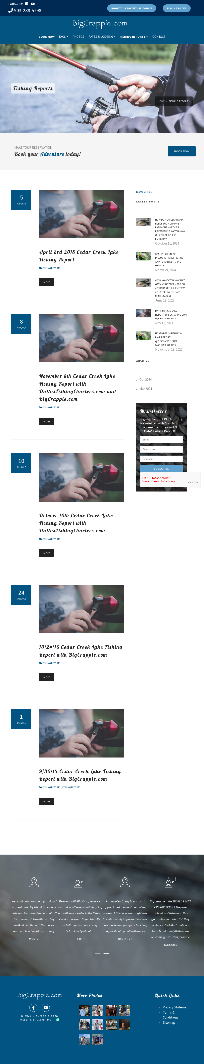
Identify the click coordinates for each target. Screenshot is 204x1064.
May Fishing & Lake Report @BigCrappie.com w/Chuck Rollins (171, 314)
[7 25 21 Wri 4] (97, 1010)
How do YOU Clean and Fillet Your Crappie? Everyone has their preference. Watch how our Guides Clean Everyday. (170, 229)
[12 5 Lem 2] (97, 1024)
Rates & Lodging (101, 37)
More (46, 282)
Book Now (47, 37)
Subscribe (145, 191)
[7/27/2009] (111, 1010)
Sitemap (169, 1022)
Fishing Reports (134, 37)
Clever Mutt (46, 1019)
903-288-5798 (27, 10)
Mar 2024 (145, 388)
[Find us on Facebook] (33, 1008)
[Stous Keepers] (111, 1024)
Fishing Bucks (176, 8)
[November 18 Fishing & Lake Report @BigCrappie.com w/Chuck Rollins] (143, 335)
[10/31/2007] (84, 1010)
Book (131, 8)
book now (181, 151)
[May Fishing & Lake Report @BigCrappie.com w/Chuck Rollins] (143, 313)
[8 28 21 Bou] (97, 1039)
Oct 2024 (145, 379)
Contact (159, 37)
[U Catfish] (124, 1024)
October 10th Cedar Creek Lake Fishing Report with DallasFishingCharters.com (76, 523)
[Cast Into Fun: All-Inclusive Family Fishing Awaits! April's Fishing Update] (143, 256)
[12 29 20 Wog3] (84, 1039)
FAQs (63, 37)
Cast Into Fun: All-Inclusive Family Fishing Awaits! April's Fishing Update (169, 259)
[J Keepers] (124, 1010)
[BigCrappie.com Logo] (99, 23)
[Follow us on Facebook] (26, 4)
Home (161, 101)
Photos (78, 37)
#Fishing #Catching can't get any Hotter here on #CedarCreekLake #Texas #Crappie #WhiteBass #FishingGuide (170, 288)
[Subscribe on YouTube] (33, 4)
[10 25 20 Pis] (84, 1024)
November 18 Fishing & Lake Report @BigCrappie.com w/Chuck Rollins (168, 339)
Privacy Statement (176, 1007)
